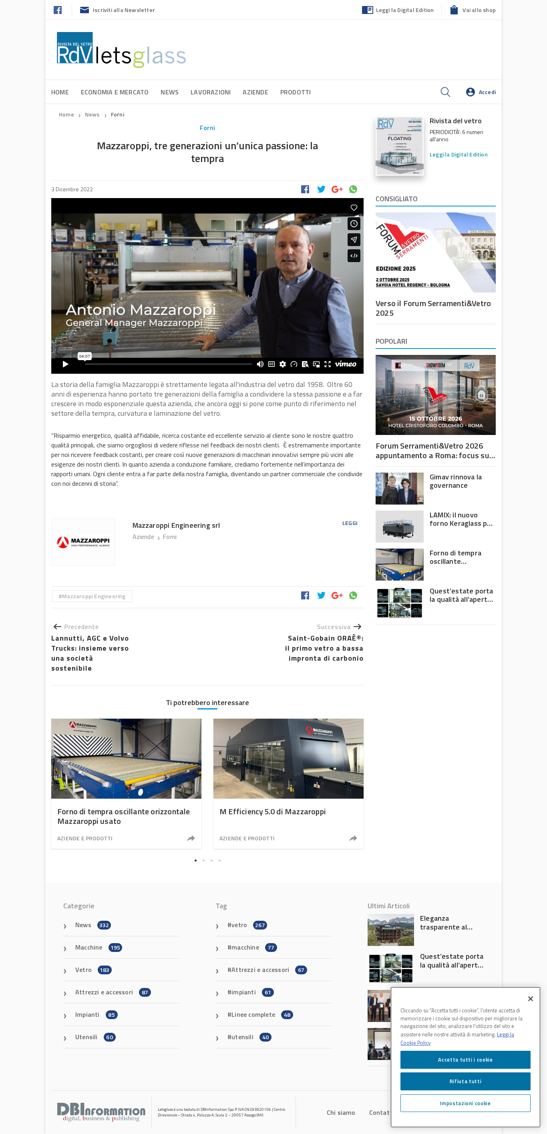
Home (60, 92)
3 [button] (211, 860)
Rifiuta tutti (466, 1081)
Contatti (381, 1112)
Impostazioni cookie (465, 1103)
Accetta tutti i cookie (465, 1060)
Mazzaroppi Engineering (93, 596)
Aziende (255, 92)
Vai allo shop (479, 10)
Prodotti (295, 92)
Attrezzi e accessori (111, 992)
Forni (117, 114)
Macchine (97, 947)
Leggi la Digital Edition (405, 10)
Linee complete (260, 1014)
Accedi (487, 92)
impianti (251, 992)
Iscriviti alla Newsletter (124, 10)
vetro (248, 925)
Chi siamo (341, 1112)
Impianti (95, 1014)
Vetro (92, 969)
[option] (126, 784)
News (170, 92)
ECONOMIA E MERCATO (115, 92)
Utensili (94, 1037)
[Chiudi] (530, 999)
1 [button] (195, 860)
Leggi (350, 523)
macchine (252, 947)
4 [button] (219, 860)
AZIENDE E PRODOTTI (85, 838)
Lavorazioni (211, 92)
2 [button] (203, 860)
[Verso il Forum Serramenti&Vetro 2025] (436, 252)
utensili (250, 1037)
